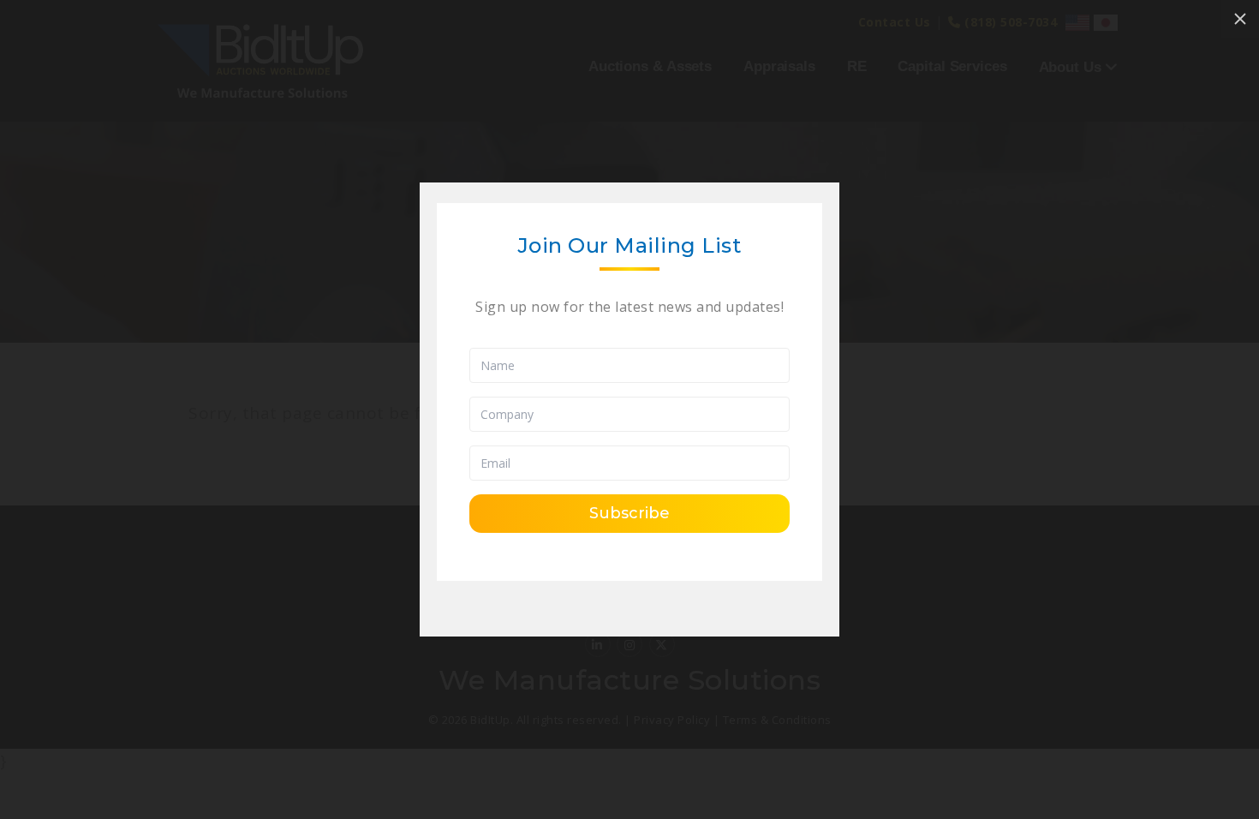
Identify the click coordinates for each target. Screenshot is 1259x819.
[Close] (1240, 19)
